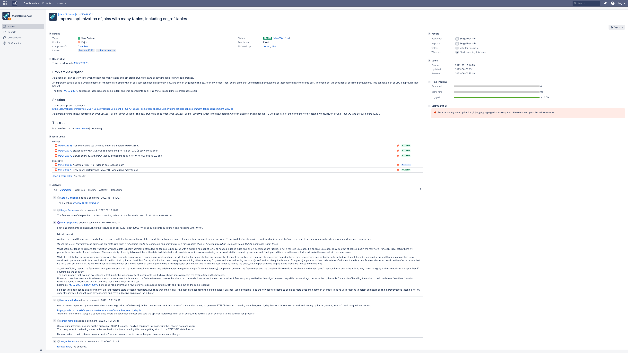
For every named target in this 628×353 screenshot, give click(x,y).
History (92, 189)
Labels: (56, 50)
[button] (5, 3)
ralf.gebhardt (64, 346)
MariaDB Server (22, 15)
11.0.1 (275, 46)
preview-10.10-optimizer (85, 203)
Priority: (56, 42)
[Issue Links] (50, 136)
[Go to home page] (15, 3)
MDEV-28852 (85, 14)
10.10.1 (266, 46)
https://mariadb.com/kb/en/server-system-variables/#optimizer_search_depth (99, 310)
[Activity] (50, 185)
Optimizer (83, 46)
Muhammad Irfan (69, 300)
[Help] (612, 3)
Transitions (116, 189)
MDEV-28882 (65, 164)
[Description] (50, 59)
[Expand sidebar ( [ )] (40, 349)
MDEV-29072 (65, 150)
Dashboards (30, 3)
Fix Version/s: (245, 46)
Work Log (80, 189)
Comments (65, 189)
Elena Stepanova (69, 222)
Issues (60, 3)
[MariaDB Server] (6, 16)
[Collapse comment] (54, 197)
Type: (55, 38)
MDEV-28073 (81, 63)
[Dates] (429, 60)
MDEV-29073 (65, 155)
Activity (103, 189)
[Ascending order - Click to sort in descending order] (420, 189)
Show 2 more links (62, 176)
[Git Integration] (429, 106)
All (55, 189)
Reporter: (436, 43)
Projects (46, 3)
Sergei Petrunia (68, 210)
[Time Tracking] (429, 82)
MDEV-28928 (65, 145)
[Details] (50, 34)
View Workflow (281, 38)
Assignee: (436, 38)
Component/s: (59, 46)
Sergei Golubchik (69, 197)
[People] (429, 34)
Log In (621, 3)
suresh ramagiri (68, 320)
